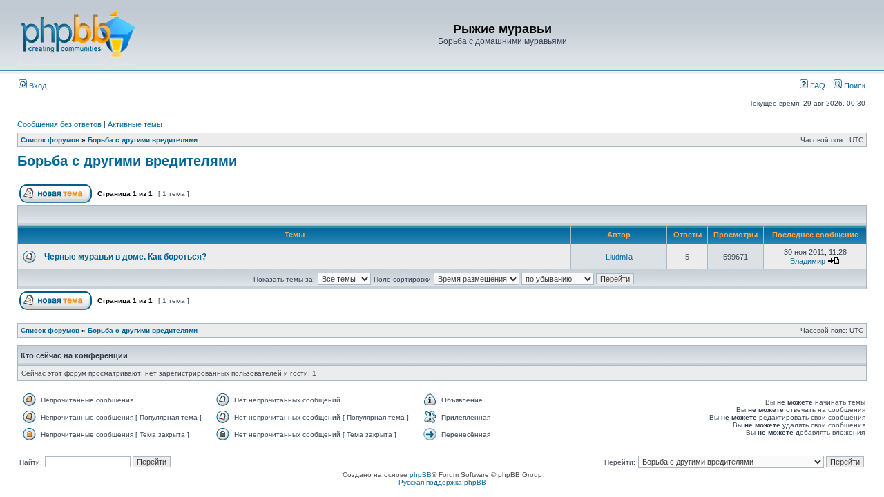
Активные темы (135, 124)
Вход (36, 85)
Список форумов (50, 140)
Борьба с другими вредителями (143, 140)
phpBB (421, 474)
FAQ (816, 85)
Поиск (853, 85)
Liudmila (619, 257)
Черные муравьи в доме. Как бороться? (125, 257)
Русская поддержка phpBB (442, 482)
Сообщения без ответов (59, 124)
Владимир (807, 261)
